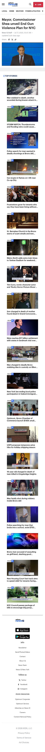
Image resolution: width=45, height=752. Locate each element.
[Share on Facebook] (9, 40)
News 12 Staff (7, 33)
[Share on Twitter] (12, 40)
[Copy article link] (15, 40)
